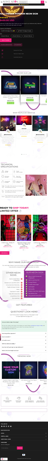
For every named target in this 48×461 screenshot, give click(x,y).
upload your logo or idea (36, 325)
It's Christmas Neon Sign (30, 96)
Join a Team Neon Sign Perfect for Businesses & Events (10, 97)
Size (1, 33)
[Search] (42, 2)
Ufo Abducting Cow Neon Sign (29, 380)
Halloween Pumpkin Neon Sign (19, 14)
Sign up (20, 448)
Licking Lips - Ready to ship (40, 243)
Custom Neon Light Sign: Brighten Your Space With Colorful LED (11, 381)
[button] (21, 154)
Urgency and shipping (5, 28)
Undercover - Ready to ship (7, 243)
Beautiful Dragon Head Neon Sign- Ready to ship (24, 244)
